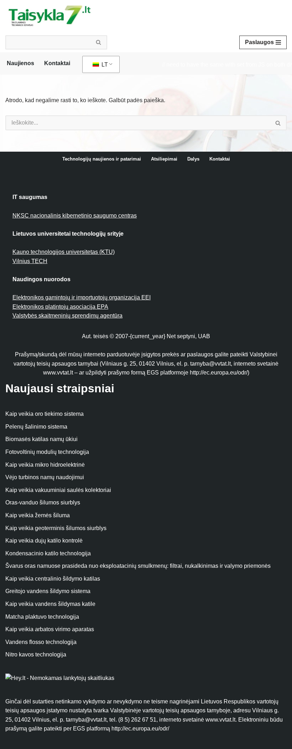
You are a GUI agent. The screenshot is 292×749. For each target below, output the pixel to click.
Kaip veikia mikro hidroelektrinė (45, 465)
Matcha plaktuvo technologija (42, 617)
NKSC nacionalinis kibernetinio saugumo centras (74, 216)
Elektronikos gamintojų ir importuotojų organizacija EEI (81, 297)
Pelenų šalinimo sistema (36, 427)
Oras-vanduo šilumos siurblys (42, 502)
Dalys (193, 159)
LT (104, 65)
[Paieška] (98, 42)
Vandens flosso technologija (41, 642)
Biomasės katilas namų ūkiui (41, 439)
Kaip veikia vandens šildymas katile (50, 604)
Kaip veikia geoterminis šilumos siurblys (55, 528)
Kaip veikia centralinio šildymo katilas (52, 579)
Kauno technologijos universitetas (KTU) (63, 252)
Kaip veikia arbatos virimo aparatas (49, 629)
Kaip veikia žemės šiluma (37, 515)
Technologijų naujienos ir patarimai (101, 159)
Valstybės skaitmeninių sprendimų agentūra (67, 316)
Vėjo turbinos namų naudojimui (44, 477)
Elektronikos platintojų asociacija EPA (60, 307)
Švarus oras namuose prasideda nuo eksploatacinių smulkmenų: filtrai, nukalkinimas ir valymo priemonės (138, 566)
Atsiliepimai (164, 159)
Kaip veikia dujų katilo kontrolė (44, 541)
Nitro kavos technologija (35, 654)
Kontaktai (57, 63)
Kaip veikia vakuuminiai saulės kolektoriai (58, 490)
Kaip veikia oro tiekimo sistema (44, 414)
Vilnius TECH (29, 261)
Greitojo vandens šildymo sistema (47, 591)
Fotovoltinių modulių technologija (47, 452)
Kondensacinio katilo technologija (48, 553)
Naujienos (20, 63)
